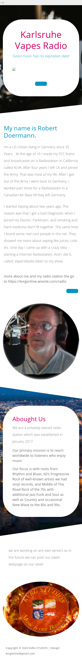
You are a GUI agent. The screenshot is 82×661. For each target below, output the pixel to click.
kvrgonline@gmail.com (20, 653)
